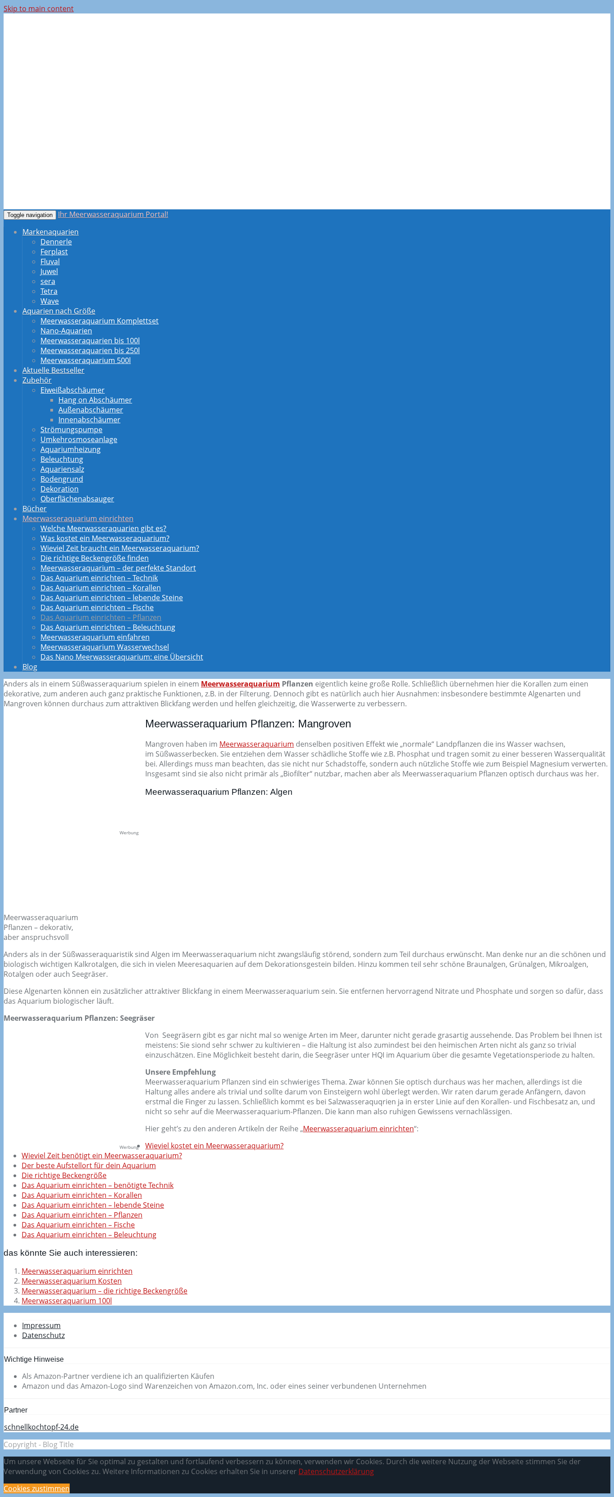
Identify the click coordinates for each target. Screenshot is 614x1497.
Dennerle (56, 242)
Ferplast (54, 252)
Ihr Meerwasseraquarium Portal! (113, 214)
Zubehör (37, 380)
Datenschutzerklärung (336, 1471)
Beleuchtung (61, 459)
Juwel (49, 271)
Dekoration (59, 489)
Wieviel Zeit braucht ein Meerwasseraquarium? (119, 548)
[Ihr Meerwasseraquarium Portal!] (73, 76)
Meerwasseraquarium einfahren (95, 637)
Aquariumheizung (70, 449)
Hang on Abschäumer (95, 400)
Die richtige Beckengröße (64, 1175)
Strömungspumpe (71, 429)
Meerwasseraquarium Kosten (72, 1281)
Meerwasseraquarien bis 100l (90, 340)
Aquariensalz (62, 469)
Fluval (50, 261)
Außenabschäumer (90, 410)
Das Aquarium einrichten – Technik (99, 578)
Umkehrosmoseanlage (78, 439)
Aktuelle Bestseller (53, 370)
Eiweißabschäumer (72, 390)
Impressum (41, 1325)
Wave (49, 301)
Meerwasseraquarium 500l (85, 360)
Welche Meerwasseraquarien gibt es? (103, 528)
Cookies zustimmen (37, 1488)
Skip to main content (39, 8)
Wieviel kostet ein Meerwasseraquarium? (214, 1146)
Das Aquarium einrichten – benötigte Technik (98, 1185)
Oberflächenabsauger (77, 499)
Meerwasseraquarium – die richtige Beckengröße (104, 1291)
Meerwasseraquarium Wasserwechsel (104, 647)
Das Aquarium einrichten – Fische (97, 607)
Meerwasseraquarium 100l (67, 1301)
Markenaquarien (50, 232)
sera (47, 281)
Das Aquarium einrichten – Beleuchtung (107, 627)
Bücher (34, 509)
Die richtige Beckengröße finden (94, 558)
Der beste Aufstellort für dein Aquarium (89, 1165)
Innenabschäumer (89, 420)
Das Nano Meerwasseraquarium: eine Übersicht (121, 657)
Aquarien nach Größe (58, 311)
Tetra (49, 291)
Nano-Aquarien (66, 331)
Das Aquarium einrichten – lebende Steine (111, 597)
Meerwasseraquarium (240, 684)
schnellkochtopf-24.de (41, 1427)
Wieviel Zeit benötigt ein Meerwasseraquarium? (102, 1155)
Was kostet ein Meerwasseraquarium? (104, 538)
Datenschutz (43, 1335)
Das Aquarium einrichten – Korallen (100, 588)
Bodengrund (61, 479)
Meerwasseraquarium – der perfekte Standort (118, 568)
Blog (29, 667)
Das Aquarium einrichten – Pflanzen (100, 617)
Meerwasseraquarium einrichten (77, 518)
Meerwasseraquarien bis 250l (90, 350)
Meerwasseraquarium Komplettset (99, 321)
